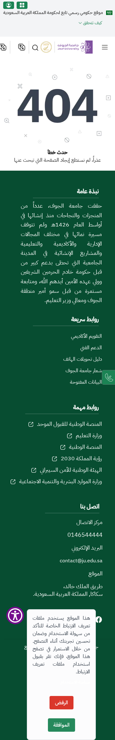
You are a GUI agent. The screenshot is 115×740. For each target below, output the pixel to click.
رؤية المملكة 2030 (81, 458)
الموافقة (61, 725)
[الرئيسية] (72, 47)
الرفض (61, 703)
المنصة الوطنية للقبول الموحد (69, 423)
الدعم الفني (91, 348)
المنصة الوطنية (85, 446)
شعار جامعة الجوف (83, 370)
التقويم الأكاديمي (86, 336)
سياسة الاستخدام (75, 682)
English (21, 47)
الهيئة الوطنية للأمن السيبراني (71, 469)
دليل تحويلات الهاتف (82, 359)
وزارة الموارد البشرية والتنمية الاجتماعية (60, 481)
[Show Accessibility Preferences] (15, 615)
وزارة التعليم (89, 435)
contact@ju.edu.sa (81, 561)
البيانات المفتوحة (86, 382)
